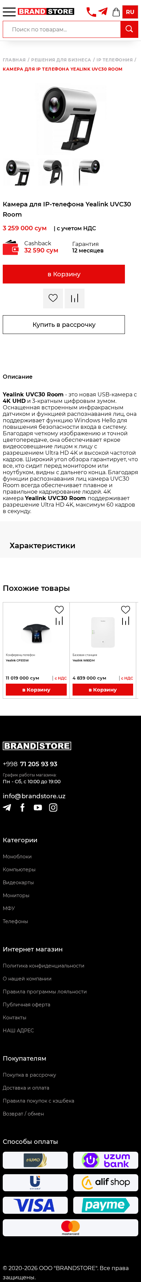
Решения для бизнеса (63, 60)
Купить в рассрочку (64, 325)
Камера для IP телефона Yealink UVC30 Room (63, 69)
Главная (16, 60)
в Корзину (64, 274)
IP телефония (117, 60)
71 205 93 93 (38, 764)
